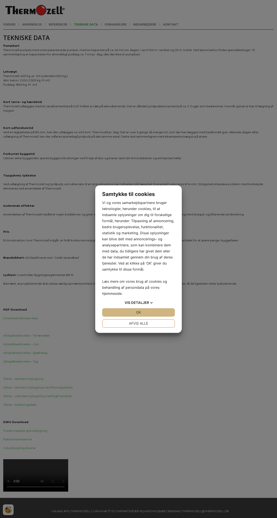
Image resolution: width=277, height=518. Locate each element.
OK (138, 312)
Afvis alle (138, 323)
